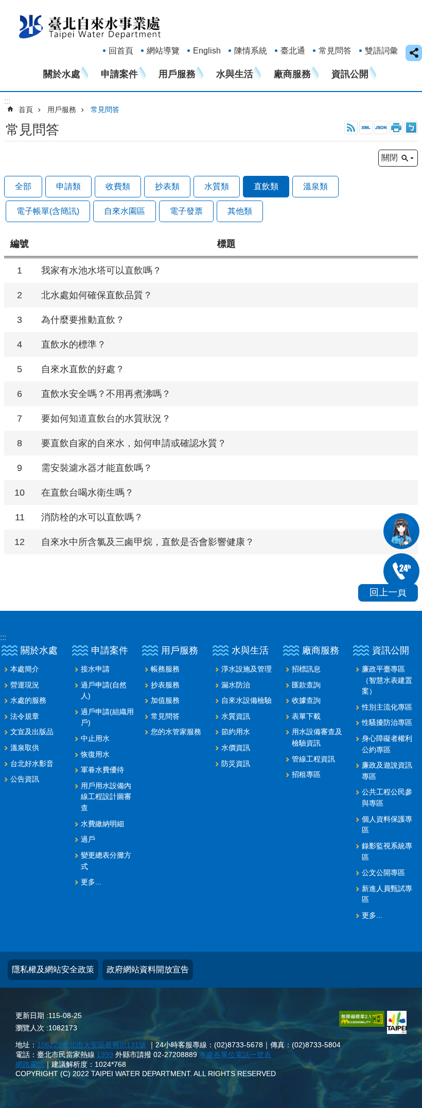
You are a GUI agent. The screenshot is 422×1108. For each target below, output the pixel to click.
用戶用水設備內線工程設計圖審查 (106, 797)
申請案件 (119, 74)
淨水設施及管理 (246, 669)
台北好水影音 (32, 763)
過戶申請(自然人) (104, 690)
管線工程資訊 (313, 759)
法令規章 (24, 716)
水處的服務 (28, 700)
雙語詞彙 (381, 50)
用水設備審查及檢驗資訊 (317, 737)
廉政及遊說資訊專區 (387, 770)
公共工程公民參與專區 (387, 797)
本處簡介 (24, 669)
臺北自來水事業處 (90, 26)
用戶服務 (177, 74)
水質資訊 (235, 716)
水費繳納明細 (102, 824)
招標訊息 (306, 669)
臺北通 (292, 50)
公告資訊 (24, 779)
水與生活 (234, 74)
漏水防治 (235, 685)
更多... (91, 882)
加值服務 (165, 700)
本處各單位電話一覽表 (235, 1054)
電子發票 (186, 211)
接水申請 (95, 669)
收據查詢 (306, 700)
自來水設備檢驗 (246, 700)
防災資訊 (235, 763)
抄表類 (167, 186)
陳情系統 (250, 50)
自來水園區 (124, 211)
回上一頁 (388, 592)
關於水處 (61, 74)
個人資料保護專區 (387, 824)
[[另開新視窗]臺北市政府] (397, 1022)
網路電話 (29, 1064)
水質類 (216, 186)
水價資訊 (235, 747)
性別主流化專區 (387, 707)
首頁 (26, 109)
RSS (351, 127)
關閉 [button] (389, 157)
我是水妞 (401, 531)
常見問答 (335, 50)
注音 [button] (411, 127)
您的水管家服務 (176, 732)
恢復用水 (95, 754)
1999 (105, 1054)
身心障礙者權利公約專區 (387, 744)
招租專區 (306, 774)
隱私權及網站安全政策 (53, 969)
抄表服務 (165, 685)
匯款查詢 (306, 685)
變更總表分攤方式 (106, 860)
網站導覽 (163, 50)
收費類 (118, 186)
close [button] (414, 53)
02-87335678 (401, 571)
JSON (381, 127)
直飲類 (266, 186)
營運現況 (24, 685)
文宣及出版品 (32, 732)
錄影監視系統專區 (387, 851)
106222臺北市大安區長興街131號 (91, 1045)
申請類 (68, 186)
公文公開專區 (383, 872)
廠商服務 (292, 74)
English (207, 50)
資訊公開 (349, 74)
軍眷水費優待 (102, 770)
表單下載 (306, 716)
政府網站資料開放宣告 (148, 969)
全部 (23, 186)
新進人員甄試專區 (387, 894)
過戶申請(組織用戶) (107, 717)
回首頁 (121, 50)
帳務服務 (165, 669)
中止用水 (95, 738)
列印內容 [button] (396, 127)
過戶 (88, 839)
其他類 (239, 211)
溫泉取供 (24, 747)
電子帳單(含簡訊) (47, 211)
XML (366, 127)
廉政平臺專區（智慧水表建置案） (387, 680)
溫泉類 (315, 186)
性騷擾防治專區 (387, 722)
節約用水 (235, 732)
